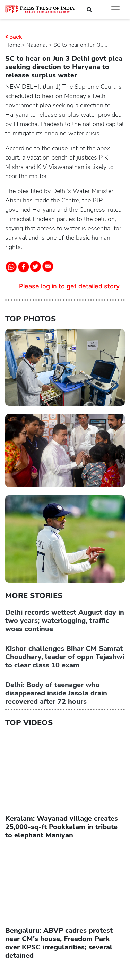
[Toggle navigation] (115, 9)
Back (15, 36)
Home (12, 45)
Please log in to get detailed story (69, 286)
